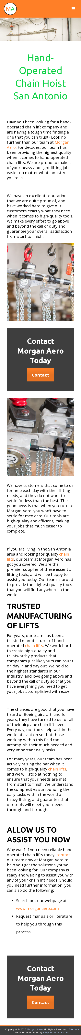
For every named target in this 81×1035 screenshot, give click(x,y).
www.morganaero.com (37, 908)
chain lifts (33, 645)
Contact (40, 375)
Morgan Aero (35, 1029)
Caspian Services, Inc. (56, 1032)
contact (63, 854)
